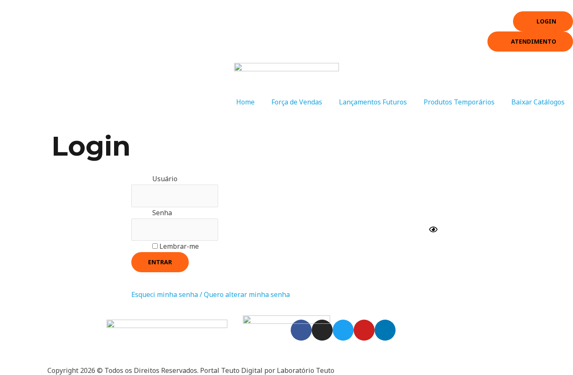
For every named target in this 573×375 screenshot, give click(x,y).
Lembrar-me (178, 246)
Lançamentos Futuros (373, 102)
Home (245, 102)
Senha (162, 212)
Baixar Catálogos (538, 102)
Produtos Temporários (459, 102)
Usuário (164, 178)
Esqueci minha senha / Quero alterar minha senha (210, 294)
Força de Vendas (296, 102)
